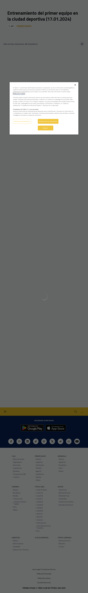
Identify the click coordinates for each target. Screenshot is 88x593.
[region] (44, 108)
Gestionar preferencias (22, 121)
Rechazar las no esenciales (48, 121)
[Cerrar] (75, 84)
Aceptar (45, 128)
